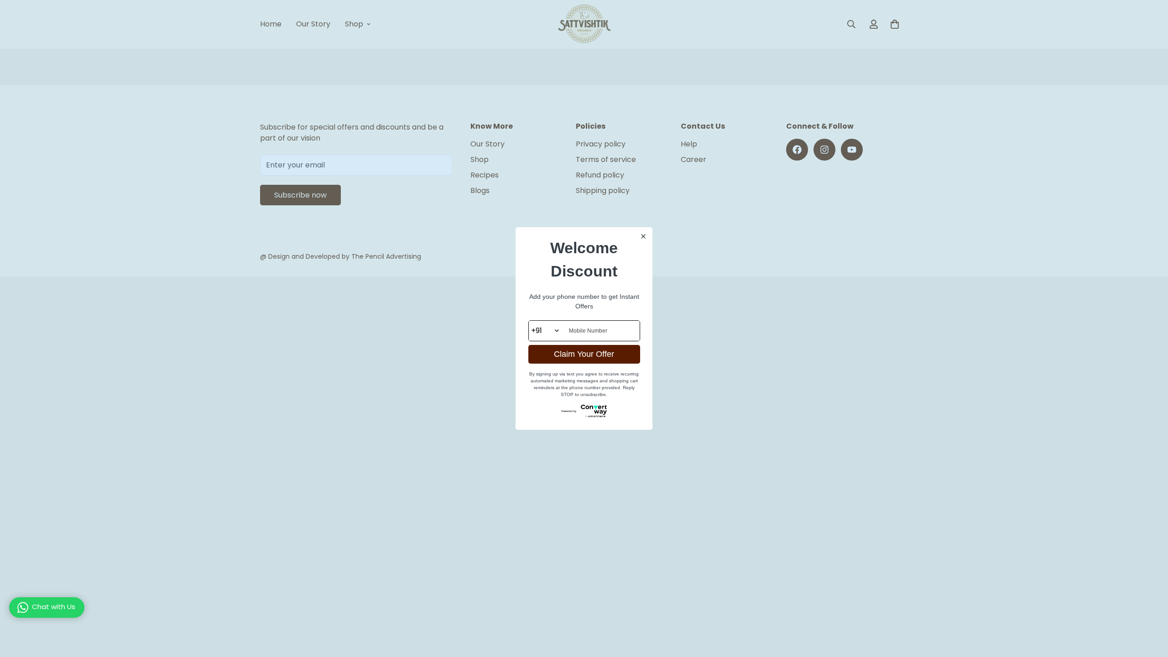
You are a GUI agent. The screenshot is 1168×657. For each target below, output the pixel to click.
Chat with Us (53, 606)
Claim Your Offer (584, 354)
